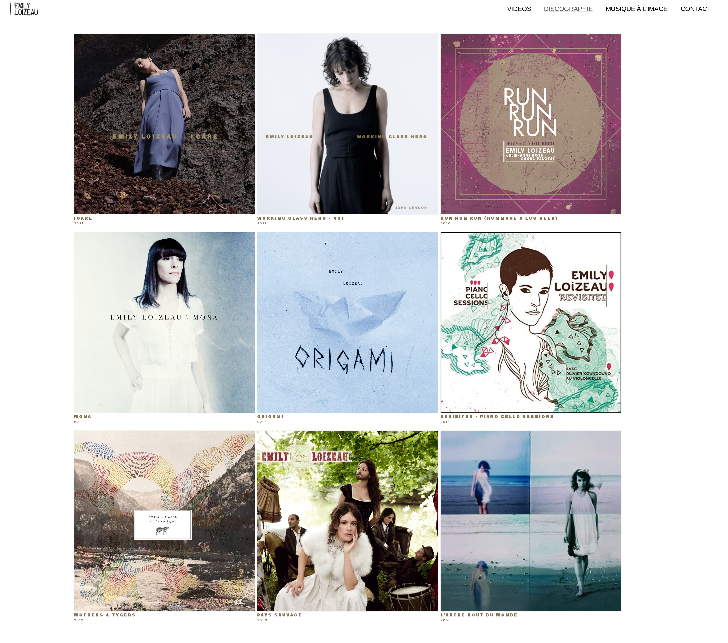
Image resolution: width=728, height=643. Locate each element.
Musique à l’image (637, 9)
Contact (696, 9)
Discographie (568, 9)
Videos (519, 9)
